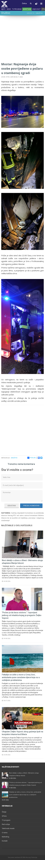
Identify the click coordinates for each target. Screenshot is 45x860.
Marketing (5, 837)
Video (9, 9)
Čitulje (4, 812)
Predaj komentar (31, 506)
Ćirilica (24, 3)
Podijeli (33, 458)
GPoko (4, 816)
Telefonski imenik (8, 828)
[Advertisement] (22, 39)
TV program (17, 9)
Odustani (12, 506)
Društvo (14, 458)
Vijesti (3, 9)
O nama (4, 833)
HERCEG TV (30, 13)
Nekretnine (27, 9)
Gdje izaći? (36, 9)
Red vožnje (6, 824)
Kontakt (5, 841)
